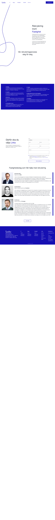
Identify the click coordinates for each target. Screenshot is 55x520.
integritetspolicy (34, 156)
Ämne (29, 138)
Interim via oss (43, 238)
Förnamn (30, 142)
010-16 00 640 (50, 239)
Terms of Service (45, 157)
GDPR (42, 239)
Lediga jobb (22, 234)
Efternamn (40, 142)
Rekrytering (22, 235)
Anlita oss (42, 235)
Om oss (42, 234)
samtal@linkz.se (50, 240)
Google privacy (37, 157)
